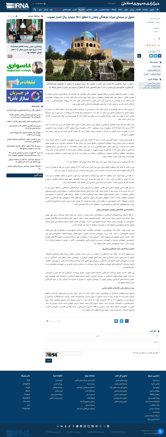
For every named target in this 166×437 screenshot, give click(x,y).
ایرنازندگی (58, 380)
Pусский (26, 401)
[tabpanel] (24, 39)
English (26, 384)
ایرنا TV (57, 9)
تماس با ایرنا (155, 384)
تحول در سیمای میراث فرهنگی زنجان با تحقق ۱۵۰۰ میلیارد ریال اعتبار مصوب (90, 17)
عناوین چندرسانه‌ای (120, 401)
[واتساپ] (58, 426)
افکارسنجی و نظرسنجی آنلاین (85, 380)
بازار (51, 9)
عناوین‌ (152, 9)
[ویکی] (61, 426)
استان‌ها (81, 9)
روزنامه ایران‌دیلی (56, 394)
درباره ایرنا (156, 380)
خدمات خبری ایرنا (154, 419)
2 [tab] (13, 16)
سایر (40, 9)
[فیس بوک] (73, 426)
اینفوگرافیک (91, 398)
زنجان (155, 31)
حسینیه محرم (90, 405)
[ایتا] (85, 426)
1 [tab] (16, 16)
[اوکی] (65, 426)
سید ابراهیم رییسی (154, 70)
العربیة (28, 387)
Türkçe (27, 394)
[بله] (92, 426)
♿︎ (160, 431)
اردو (28, 405)
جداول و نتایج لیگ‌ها (87, 401)
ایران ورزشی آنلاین (56, 398)
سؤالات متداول (155, 391)
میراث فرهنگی (155, 74)
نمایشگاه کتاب (90, 391)
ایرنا (140, 3)
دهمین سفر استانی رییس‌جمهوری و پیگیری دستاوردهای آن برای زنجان (151, 85)
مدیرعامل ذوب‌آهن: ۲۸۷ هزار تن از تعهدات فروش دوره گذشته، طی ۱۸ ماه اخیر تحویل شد (24, 160)
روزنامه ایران (58, 384)
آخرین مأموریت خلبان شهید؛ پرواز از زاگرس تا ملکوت (23, 121)
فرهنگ (113, 9)
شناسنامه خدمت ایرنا (153, 401)
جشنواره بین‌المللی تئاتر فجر (86, 408)
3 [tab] (11, 16)
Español (26, 398)
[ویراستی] (77, 426)
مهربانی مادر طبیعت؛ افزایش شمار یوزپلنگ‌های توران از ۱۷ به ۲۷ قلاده (25, 133)
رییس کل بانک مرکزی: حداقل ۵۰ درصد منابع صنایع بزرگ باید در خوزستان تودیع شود (23, 147)
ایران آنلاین (58, 391)
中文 (28, 380)
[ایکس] (104, 426)
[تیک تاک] (69, 426)
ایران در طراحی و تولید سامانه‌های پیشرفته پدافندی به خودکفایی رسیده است (23, 140)
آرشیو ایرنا (156, 387)
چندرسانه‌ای (67, 9)
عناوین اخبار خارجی (120, 394)
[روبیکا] (100, 426)
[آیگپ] (88, 426)
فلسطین (89, 9)
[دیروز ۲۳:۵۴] (24, 31)
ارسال (48, 360)
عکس (75, 9)
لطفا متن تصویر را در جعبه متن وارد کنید (146, 353)
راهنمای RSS (155, 394)
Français (26, 408)
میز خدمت (156, 412)
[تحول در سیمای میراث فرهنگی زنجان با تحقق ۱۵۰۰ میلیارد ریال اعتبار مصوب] (89, 51)
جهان (126, 9)
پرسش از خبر (90, 394)
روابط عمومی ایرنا (154, 398)
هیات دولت (156, 66)
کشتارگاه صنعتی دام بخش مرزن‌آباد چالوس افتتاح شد (24, 167)
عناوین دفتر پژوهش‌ (120, 398)
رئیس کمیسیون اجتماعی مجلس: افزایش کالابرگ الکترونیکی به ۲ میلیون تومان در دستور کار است (24, 115)
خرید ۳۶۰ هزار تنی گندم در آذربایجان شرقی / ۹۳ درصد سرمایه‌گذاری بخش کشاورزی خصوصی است (24, 154)
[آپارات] (96, 426)
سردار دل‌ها (91, 384)
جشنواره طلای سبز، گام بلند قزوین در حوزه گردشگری (23, 110)
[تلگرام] (108, 426)
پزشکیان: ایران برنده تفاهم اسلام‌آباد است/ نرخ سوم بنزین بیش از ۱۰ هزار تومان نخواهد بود (26, 49)
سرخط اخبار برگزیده (120, 384)
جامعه (120, 9)
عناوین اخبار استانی (120, 391)
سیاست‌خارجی (104, 9)
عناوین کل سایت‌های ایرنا (118, 387)
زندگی (46, 9)
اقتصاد (138, 9)
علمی (95, 9)
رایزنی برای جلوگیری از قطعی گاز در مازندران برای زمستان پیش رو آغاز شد (24, 127)
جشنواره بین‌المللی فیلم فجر (86, 387)
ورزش (132, 9)
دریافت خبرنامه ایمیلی (152, 415)
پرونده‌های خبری (121, 380)
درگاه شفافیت (155, 405)
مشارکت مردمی (154, 408)
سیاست (145, 9)
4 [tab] (8, 16)
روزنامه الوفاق (57, 387)
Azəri (28, 391)
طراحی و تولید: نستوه (149, 433)
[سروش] (81, 426)
